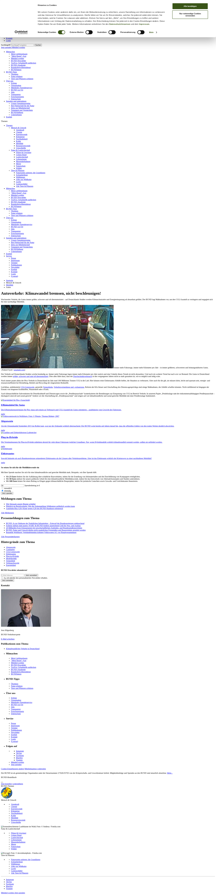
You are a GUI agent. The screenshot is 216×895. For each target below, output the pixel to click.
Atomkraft (20, 130)
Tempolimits (48, 387)
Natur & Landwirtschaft (20, 150)
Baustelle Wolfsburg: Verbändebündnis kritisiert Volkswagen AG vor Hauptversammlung (41, 532)
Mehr (151, 32)
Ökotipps (14, 74)
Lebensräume (21, 159)
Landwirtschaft (22, 157)
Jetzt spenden (6, 47)
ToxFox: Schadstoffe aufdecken (23, 63)
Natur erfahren (16, 76)
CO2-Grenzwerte (27, 387)
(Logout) (14, 276)
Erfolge (14, 83)
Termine (14, 263)
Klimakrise (20, 137)
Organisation (16, 85)
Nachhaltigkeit (22, 139)
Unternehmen (16, 115)
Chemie (19, 132)
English (9, 117)
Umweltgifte (21, 148)
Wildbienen (20, 177)
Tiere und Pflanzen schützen (22, 79)
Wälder (19, 168)
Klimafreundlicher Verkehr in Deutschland (23, 649)
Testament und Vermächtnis (22, 110)
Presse (13, 258)
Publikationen (16, 265)
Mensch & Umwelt (18, 128)
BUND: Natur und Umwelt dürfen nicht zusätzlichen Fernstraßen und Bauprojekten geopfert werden (46, 530)
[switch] (89, 32)
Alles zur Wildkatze (24, 179)
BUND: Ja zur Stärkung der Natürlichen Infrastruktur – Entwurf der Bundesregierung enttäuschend (45, 523)
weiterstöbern (17, 784)
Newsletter (15, 267)
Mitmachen (10, 52)
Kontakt (9, 38)
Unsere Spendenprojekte (20, 103)
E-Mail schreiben (7, 639)
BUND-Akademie (18, 65)
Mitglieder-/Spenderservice (21, 88)
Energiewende (21, 134)
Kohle (18, 141)
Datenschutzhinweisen (119, 24)
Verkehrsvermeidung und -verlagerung (69, 387)
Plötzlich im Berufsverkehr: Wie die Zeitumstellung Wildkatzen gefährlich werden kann (40, 506)
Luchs (18, 182)
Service (9, 256)
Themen (9, 125)
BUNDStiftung (17, 112)
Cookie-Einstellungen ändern (12, 769)
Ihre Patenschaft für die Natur (22, 106)
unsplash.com (19, 370)
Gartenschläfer (22, 184)
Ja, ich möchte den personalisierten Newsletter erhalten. (26, 578)
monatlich (8, 488)
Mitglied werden (18, 47)
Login (8, 41)
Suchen (38, 45)
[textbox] (22, 45)
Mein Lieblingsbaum (19, 54)
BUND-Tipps (11, 72)
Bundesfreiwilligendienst (21, 67)
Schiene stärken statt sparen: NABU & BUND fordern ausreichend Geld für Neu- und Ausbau (43, 526)
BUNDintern (16, 70)
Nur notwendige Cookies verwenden (190, 15)
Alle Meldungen (7, 513)
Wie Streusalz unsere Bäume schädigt (21, 504)
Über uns (9, 81)
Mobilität (19, 143)
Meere (18, 164)
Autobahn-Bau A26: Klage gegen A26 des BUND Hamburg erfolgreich (34, 508)
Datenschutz (16, 99)
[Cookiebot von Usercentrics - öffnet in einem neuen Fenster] (21, 32)
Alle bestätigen (190, 6)
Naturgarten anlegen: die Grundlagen (30, 173)
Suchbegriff (5, 45)
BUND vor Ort (17, 90)
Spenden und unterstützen (16, 101)
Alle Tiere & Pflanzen (24, 186)
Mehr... (170, 773)
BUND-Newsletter (18, 61)
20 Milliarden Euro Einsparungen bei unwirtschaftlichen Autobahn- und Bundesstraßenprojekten (44, 528)
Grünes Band (21, 155)
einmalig (7, 491)
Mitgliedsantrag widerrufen (35, 769)
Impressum (144, 24)
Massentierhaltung (23, 161)
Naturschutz (21, 166)
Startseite (9, 280)
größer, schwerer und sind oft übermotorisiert (30, 376)
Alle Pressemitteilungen (10, 537)
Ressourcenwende (23, 146)
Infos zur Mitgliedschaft (20, 108)
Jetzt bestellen (6, 784)
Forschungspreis (17, 97)
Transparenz (16, 94)
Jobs (12, 92)
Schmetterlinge (22, 175)
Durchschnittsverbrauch (82, 376)
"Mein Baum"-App (18, 56)
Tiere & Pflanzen (17, 170)
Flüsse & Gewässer (23, 152)
